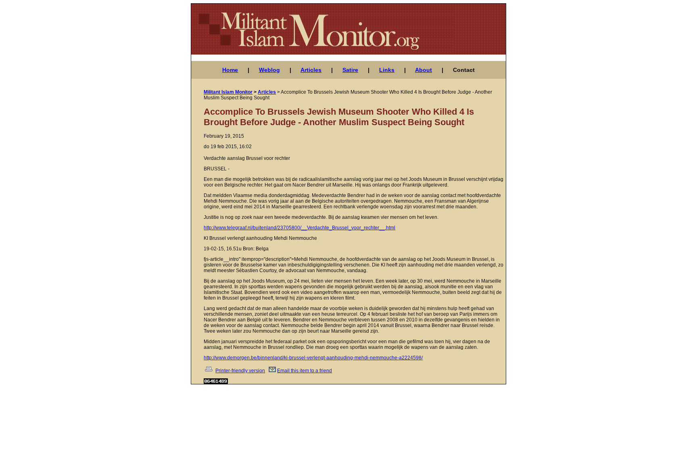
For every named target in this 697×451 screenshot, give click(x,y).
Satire (350, 70)
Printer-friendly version (240, 370)
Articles (311, 70)
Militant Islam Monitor (228, 92)
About (423, 70)
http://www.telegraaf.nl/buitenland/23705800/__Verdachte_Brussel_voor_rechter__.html (299, 228)
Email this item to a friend (304, 370)
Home (230, 70)
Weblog (269, 70)
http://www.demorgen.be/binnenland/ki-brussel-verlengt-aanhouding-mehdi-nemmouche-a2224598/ (313, 358)
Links (386, 70)
